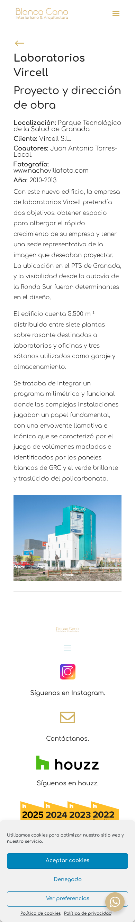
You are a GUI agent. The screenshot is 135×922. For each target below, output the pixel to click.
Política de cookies (40, 913)
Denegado (68, 880)
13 (103, 573)
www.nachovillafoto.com (51, 170)
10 (85, 573)
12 (97, 573)
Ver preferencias (67, 899)
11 (91, 573)
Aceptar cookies (67, 861)
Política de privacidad (87, 913)
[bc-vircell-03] (68, 579)
